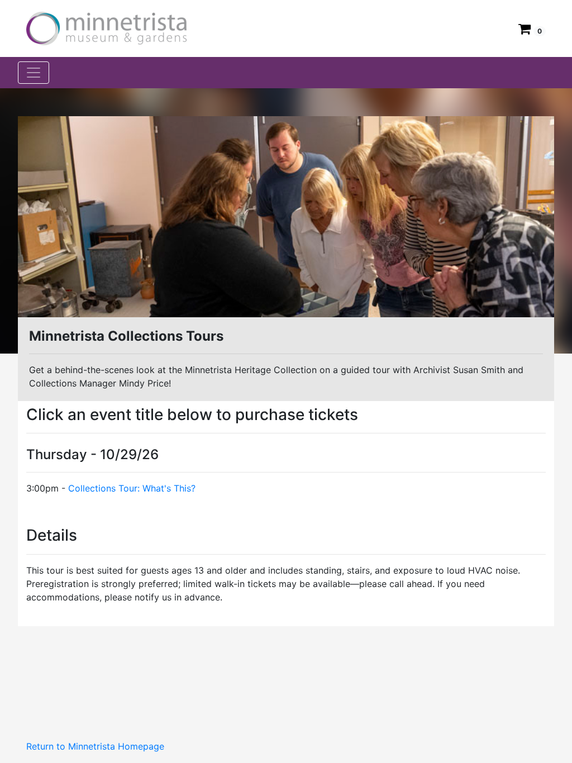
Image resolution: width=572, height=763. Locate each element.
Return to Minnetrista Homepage (95, 746)
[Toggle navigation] (33, 72)
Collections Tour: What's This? (132, 488)
